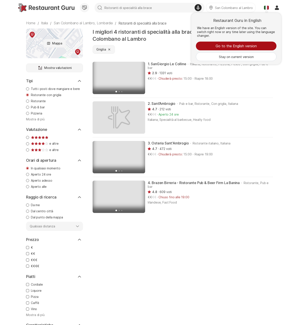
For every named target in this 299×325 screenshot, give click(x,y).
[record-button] (198, 7)
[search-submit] (99, 7)
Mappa (57, 43)
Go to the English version (236, 46)
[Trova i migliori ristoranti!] (46, 7)
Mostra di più (35, 119)
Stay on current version (236, 57)
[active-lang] (266, 7)
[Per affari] (84, 7)
